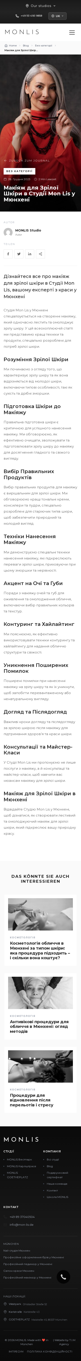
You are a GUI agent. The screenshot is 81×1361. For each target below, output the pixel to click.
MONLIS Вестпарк (19, 1159)
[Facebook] (8, 253)
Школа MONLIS (57, 1197)
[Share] (40, 253)
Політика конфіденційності (49, 1351)
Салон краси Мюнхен (18, 1270)
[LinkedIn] (29, 253)
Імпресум (16, 1351)
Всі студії (53, 1159)
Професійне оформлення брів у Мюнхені (33, 1257)
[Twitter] (18, 253)
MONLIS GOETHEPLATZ (17, 1175)
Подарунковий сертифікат (57, 1175)
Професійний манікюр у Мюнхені (27, 1277)
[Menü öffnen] (72, 32)
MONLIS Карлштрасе (21, 1166)
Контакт (52, 1190)
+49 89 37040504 (22, 1217)
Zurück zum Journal (29, 160)
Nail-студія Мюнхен (16, 1250)
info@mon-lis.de (22, 1224)
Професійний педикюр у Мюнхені (27, 1264)
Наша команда (57, 1183)
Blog (50, 1166)
